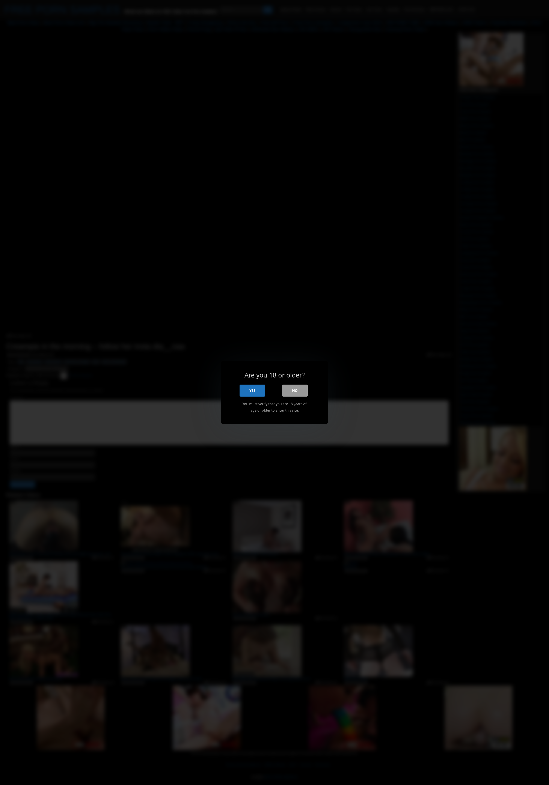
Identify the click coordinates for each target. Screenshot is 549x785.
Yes (252, 390)
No (295, 390)
